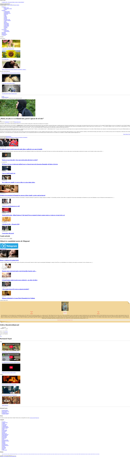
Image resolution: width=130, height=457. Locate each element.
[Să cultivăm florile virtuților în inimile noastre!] (11, 91)
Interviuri (5, 17)
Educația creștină (4, 428)
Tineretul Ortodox (5, 410)
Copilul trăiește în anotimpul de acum (8, 48)
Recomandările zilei (3, 249)
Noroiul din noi (8, 136)
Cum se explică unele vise (8, 173)
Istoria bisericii (4, 29)
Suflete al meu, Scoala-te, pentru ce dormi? (9, 372)
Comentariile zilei (7, 12)
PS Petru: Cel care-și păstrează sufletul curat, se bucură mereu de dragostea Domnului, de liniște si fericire (30, 164)
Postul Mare (6, 14)
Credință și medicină (7, 20)
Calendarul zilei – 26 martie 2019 (10, 224)
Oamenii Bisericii (5, 435)
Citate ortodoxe (4, 424)
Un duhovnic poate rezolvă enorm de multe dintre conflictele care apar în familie (21, 149)
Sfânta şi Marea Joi (5, 405)
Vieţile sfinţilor (6, 30)
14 (5, 331)
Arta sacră (3, 421)
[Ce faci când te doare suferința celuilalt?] (11, 81)
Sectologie (5, 27)
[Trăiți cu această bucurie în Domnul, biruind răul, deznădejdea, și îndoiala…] (11, 67)
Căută (11, 238)
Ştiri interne (4, 32)
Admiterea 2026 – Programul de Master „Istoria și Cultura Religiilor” (13, 2)
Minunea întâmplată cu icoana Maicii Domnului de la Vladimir (18, 298)
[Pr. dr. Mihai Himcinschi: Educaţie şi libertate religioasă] (11, 360)
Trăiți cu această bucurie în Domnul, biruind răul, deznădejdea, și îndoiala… (14, 69)
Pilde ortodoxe (6, 23)
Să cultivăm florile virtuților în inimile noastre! (9, 93)
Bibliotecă (3, 10)
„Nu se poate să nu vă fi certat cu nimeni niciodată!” (15, 289)
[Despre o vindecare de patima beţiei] (9, 257)
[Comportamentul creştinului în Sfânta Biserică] (11, 393)
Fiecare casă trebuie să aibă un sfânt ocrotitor (9, 384)
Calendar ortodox (7, 11)
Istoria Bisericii (4, 433)
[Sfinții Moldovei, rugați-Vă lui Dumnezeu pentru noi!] (11, 350)
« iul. (1, 336)
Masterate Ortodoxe (5, 413)
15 (6, 331)
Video (5, 28)
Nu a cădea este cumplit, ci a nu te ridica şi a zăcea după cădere (18, 182)
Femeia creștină (4, 429)
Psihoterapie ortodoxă (5, 440)
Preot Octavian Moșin (5, 411)
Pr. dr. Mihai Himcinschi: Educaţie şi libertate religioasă (11, 362)
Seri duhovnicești (5, 444)
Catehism (5, 16)
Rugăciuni (5, 26)
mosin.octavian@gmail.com (34, 417)
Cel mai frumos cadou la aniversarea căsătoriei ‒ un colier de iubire (19, 280)
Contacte (5, 9)
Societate (5, 18)
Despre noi (4, 6)
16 (7, 331)
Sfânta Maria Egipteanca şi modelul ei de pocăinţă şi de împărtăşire (16, 137)
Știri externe (4, 33)
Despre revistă (6, 7)
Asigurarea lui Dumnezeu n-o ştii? (11, 206)
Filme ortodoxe (6, 24)
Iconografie (4, 431)
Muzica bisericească (5, 434)
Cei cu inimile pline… (5, 59)
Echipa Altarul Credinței (8, 8)
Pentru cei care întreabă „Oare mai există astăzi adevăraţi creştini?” (20, 160)
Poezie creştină (4, 437)
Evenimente (4, 35)
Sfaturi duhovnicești (7, 13)
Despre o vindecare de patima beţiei (9, 260)
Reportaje (5, 22)
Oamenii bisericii (6, 31)
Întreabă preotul (4, 34)
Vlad (126, 134)
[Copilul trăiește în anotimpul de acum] (11, 47)
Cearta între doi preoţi (8, 233)
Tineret (5, 21)
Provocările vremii (7, 19)
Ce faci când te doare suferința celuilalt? (8, 83)
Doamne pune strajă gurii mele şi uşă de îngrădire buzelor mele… (19, 271)
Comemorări (4, 425)
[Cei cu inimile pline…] (11, 57)
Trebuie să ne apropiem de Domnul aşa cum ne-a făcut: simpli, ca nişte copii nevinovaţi (22, 195)
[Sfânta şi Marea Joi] (11, 403)
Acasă (3, 96)
